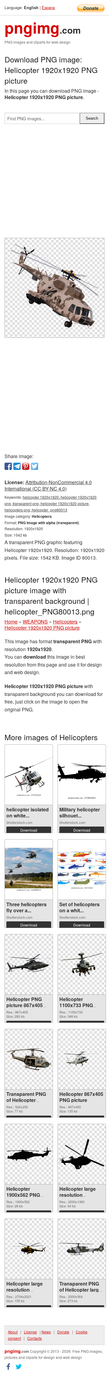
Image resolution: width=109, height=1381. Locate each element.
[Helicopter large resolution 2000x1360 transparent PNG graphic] (81, 1154)
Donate (63, 1331)
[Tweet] (34, 466)
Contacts (34, 1338)
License (30, 1331)
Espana (48, 7)
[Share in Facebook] (8, 466)
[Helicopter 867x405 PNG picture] (81, 1059)
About (13, 1331)
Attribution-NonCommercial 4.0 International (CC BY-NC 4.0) (48, 485)
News (46, 1331)
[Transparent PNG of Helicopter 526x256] (28, 1059)
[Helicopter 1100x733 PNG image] (81, 964)
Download (28, 830)
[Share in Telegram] (17, 466)
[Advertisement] (54, 183)
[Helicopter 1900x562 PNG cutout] (28, 1154)
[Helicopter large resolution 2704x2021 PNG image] (28, 1249)
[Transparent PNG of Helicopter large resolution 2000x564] (81, 1249)
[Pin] (25, 466)
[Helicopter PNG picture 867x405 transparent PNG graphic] (28, 964)
